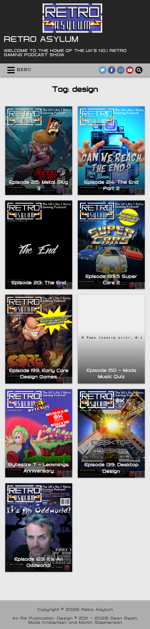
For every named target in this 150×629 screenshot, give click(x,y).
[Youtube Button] (129, 70)
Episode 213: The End (39, 282)
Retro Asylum (41, 39)
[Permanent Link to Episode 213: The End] (38, 244)
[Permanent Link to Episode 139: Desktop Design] (111, 433)
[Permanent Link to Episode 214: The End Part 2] (111, 150)
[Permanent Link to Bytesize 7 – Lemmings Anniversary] (38, 433)
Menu (24, 70)
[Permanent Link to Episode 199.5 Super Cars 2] (111, 244)
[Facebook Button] (111, 70)
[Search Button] (138, 70)
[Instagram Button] (120, 70)
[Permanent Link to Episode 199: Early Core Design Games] (38, 339)
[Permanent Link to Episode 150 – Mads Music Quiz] (111, 339)
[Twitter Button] (102, 70)
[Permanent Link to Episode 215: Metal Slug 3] (38, 150)
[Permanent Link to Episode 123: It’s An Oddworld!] (38, 527)
